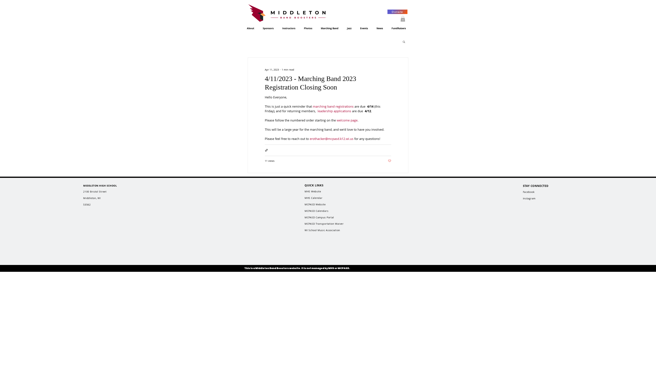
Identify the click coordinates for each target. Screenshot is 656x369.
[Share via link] (266, 150)
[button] (402, 19)
